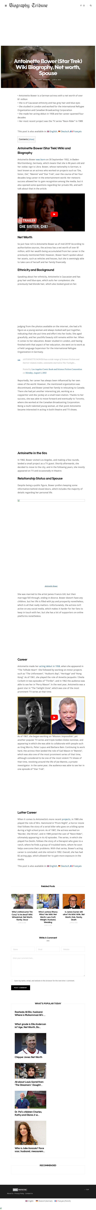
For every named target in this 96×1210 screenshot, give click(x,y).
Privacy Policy (19, 1193)
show (31, 139)
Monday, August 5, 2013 (36, 373)
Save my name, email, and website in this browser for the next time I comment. (44, 981)
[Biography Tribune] (28, 5)
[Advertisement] (48, 29)
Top (87, 1190)
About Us (10, 1193)
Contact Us (29, 1193)
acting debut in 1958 (49, 666)
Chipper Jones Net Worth (28, 1057)
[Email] (10, 122)
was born (40, 159)
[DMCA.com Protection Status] (20, 1191)
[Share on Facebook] (10, 103)
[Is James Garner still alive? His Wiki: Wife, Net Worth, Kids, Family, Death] (74, 901)
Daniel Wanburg (43, 79)
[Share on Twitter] (10, 109)
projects (66, 819)
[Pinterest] (10, 116)
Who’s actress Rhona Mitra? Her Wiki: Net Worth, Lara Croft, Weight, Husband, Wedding (48, 917)
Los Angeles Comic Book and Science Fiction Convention (57, 369)
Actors (48, 54)
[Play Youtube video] (54, 214)
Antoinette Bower (51, 586)
